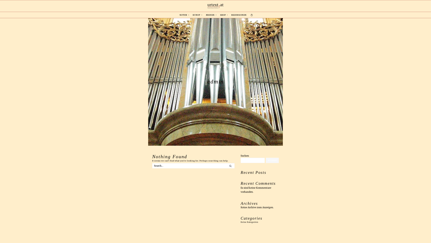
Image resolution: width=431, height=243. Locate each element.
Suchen (245, 155)
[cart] (252, 15)
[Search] (193, 165)
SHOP (223, 15)
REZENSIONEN (239, 15)
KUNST (196, 15)
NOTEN (183, 15)
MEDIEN (210, 15)
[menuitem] (184, 15)
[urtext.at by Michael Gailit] (215, 6)
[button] (230, 166)
